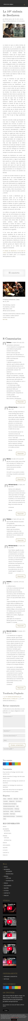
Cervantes (5, 801)
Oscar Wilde (6, 813)
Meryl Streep (17, 811)
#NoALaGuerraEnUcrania (9, 999)
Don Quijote (18, 801)
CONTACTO (6, 852)
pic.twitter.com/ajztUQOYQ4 (10, 1001)
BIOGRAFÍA (7, 831)
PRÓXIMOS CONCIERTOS (10, 976)
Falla (17, 806)
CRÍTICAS (6, 837)
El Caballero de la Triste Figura (9, 803)
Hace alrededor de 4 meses (9, 1004)
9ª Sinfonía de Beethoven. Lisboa (11, 299)
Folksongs (17, 808)
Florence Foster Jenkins (8, 808)
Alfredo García (8, 19)
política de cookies (15, 1017)
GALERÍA (5, 847)
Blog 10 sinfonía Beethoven (9, 21)
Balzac (4, 798)
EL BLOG (5, 850)
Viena (4, 818)
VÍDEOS (5, 842)
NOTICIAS (6, 979)
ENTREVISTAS (7, 840)
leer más (5, 319)
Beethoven (10, 798)
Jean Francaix (6, 811)
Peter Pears (12, 813)
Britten (20, 798)
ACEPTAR (14, 1019)
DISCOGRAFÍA (6, 845)
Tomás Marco (19, 816)
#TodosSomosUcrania (16, 997)
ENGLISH (5, 855)
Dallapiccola (11, 801)
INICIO (4, 826)
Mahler (11, 811)
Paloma (9, 342)
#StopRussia (19, 999)
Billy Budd (16, 798)
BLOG (21, 19)
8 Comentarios (21, 21)
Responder (20, 402)
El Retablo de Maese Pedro (9, 806)
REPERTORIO (7, 833)
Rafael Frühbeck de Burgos (9, 816)
